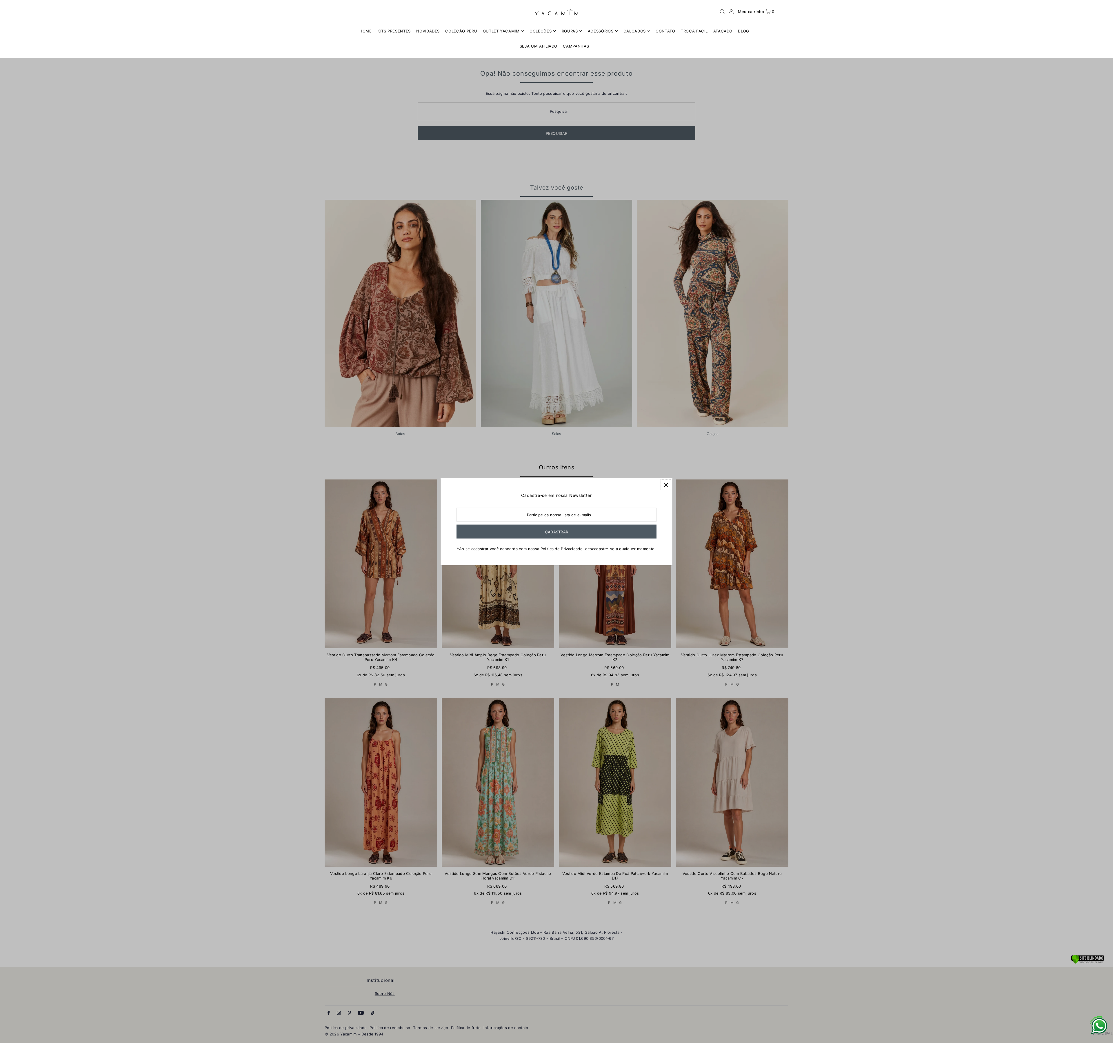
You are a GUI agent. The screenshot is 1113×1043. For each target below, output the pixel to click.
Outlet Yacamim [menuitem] (501, 31)
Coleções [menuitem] (541, 31)
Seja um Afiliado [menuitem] (538, 46)
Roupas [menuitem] (570, 31)
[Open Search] (722, 11)
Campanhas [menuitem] (576, 46)
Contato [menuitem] (665, 31)
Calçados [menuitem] (634, 31)
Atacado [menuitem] (723, 31)
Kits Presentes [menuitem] (394, 31)
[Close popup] (666, 485)
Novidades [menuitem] (428, 31)
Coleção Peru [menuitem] (461, 31)
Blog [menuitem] (743, 31)
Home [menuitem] (365, 31)
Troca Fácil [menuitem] (694, 31)
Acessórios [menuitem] (601, 31)
